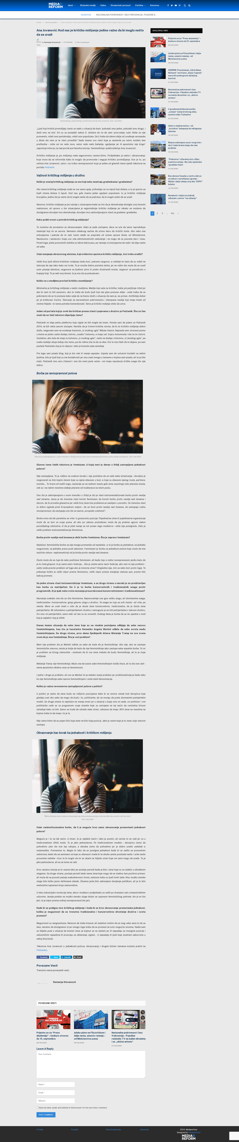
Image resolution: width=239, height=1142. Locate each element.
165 (172, 213)
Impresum (144, 1129)
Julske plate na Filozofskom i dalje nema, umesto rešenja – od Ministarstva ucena (89, 1035)
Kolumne (154, 5)
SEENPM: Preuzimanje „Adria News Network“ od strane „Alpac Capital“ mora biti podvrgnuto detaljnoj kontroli (185, 74)
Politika (139, 5)
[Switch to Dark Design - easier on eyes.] (185, 5)
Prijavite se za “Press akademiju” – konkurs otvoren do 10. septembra (52, 1035)
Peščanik (49, 167)
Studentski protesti (121, 5)
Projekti (74, 1129)
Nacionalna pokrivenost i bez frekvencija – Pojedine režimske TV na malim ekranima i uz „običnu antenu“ (127, 15)
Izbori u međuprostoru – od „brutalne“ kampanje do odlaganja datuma (185, 128)
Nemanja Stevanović (52, 42)
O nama (40, 1129)
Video (103, 5)
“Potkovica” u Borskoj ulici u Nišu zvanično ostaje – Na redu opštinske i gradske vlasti (185, 162)
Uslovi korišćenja (113, 1129)
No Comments (83, 42)
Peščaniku (42, 950)
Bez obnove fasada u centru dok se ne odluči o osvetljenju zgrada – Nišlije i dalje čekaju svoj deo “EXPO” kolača (185, 180)
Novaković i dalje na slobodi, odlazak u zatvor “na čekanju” (182, 196)
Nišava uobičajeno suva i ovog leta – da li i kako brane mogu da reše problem (185, 145)
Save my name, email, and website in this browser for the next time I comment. (73, 1108)
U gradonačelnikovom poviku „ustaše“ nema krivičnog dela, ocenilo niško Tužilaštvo (182, 112)
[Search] (189, 5)
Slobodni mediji (88, 5)
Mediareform (194, 1132)
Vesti (70, 5)
